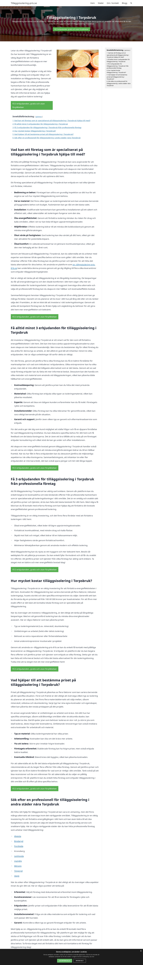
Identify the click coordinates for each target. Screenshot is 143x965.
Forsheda (18, 846)
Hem (92, 3)
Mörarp (17, 866)
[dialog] (71, 957)
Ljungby (18, 861)
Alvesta (17, 836)
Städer (101, 3)
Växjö (16, 875)
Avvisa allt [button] (79, 960)
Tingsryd (18, 871)
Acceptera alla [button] (64, 960)
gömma (39, 116)
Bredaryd (18, 841)
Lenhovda (19, 856)
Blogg (124, 3)
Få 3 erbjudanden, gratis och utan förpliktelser (71, 29)
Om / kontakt (113, 3)
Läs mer (92, 956)
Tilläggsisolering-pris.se (24, 3)
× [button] (141, 951)
